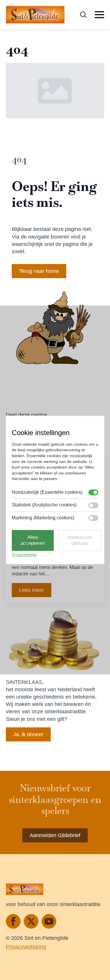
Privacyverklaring (26, 947)
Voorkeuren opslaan (79, 540)
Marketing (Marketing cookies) (43, 517)
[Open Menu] (99, 14)
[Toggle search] (83, 14)
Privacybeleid (24, 554)
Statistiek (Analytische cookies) (44, 505)
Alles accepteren (33, 540)
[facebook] (13, 921)
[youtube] (49, 921)
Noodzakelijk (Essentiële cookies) (47, 492)
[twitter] (31, 921)
